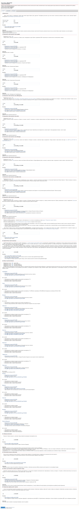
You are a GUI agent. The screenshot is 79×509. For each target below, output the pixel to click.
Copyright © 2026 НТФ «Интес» (10, 507)
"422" (12, 159)
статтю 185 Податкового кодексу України (23, 221)
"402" (12, 97)
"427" (12, 199)
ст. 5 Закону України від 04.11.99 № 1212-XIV (35, 242)
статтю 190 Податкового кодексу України (51, 228)
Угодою (65, 119)
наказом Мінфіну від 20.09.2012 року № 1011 (15, 16)
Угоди (14, 139)
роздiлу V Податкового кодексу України (49, 220)
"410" (12, 118)
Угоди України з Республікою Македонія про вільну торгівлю (25, 98)
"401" (12, 263)
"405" (12, 265)
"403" (12, 36)
